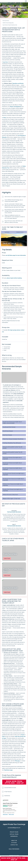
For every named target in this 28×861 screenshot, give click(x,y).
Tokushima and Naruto (18, 83)
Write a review (11, 814)
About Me (14, 840)
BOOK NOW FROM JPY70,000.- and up (14, 782)
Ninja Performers (14, 849)
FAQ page (17, 761)
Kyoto (22, 734)
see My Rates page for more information (16, 255)
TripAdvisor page (8, 770)
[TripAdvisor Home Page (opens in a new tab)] (5, 800)
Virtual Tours (14, 834)
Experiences (14, 836)
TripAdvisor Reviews (14, 512)
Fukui (3, 736)
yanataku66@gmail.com (14, 827)
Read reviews (5, 814)
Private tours (14, 832)
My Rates (14, 842)
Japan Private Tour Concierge (10, 803)
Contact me (14, 845)
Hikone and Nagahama (15, 106)
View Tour (7, 558)
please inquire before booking (14, 278)
